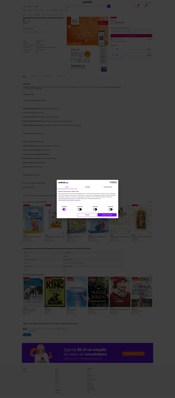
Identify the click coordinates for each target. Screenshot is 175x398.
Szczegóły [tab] (87, 187)
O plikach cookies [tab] (108, 187)
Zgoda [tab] (67, 187)
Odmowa (87, 214)
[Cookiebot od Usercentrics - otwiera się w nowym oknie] (111, 182)
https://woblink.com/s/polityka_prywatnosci (69, 200)
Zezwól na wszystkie (107, 214)
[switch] (80, 209)
